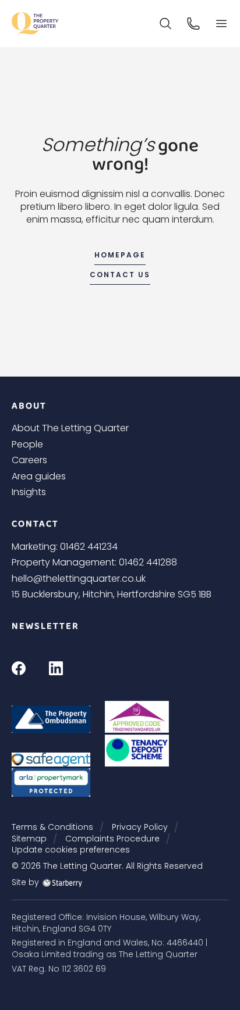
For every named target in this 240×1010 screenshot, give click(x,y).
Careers (29, 460)
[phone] (193, 23)
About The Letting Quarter (70, 428)
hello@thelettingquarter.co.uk (79, 578)
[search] (165, 23)
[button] (221, 23)
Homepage (120, 255)
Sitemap (29, 838)
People (27, 444)
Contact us (120, 275)
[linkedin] (56, 667)
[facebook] (19, 667)
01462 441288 (148, 562)
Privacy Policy (140, 827)
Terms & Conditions (52, 827)
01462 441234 (89, 546)
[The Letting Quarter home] (35, 23)
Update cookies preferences (71, 849)
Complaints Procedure (112, 838)
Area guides (39, 476)
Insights (29, 492)
